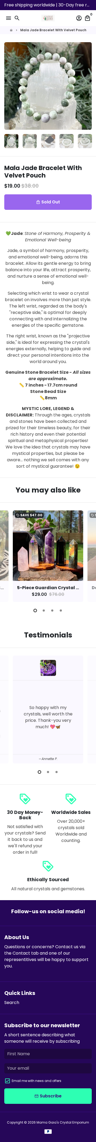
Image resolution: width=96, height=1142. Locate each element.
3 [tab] (52, 610)
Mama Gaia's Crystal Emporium (63, 1122)
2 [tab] (44, 610)
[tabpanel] (48, 556)
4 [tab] (61, 610)
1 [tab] (35, 610)
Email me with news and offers (36, 1080)
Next (87, 86)
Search (11, 1002)
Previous (9, 555)
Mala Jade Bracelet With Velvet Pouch (53, 30)
